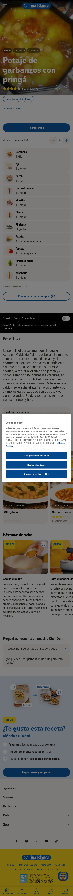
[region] (36, 448)
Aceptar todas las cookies (36, 474)
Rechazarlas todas (36, 464)
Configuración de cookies (36, 455)
